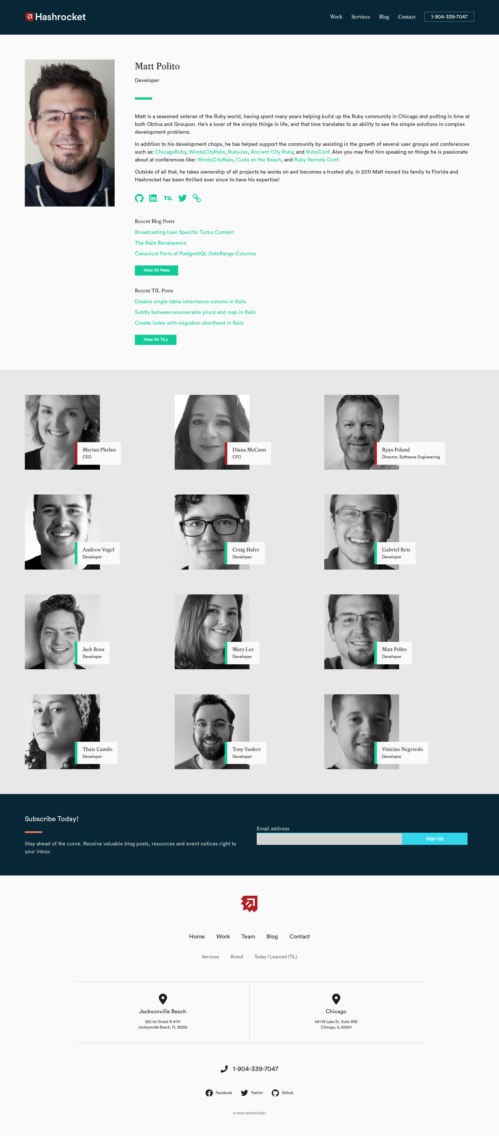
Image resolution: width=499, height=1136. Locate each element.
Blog (384, 17)
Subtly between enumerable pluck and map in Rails (195, 312)
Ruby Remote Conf (316, 159)
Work (336, 17)
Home (197, 937)
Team (248, 937)
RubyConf (317, 152)
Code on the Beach (258, 159)
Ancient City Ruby (272, 152)
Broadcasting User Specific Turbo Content (184, 232)
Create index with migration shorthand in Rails (189, 323)
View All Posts (157, 270)
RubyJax (238, 152)
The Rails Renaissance (161, 243)
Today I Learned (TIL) (275, 957)
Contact (407, 17)
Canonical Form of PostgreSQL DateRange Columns (195, 253)
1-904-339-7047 (449, 16)
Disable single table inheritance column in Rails (190, 301)
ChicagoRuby (170, 152)
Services (360, 17)
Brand (237, 957)
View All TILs (156, 340)
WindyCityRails (207, 152)
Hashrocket (61, 17)
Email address (273, 828)
